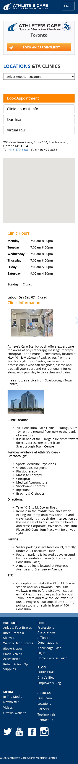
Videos (8, 707)
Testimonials (46, 714)
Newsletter (11, 702)
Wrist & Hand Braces (18, 643)
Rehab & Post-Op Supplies (15, 666)
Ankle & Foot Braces (17, 627)
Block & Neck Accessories (12, 656)
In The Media (12, 696)
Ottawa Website (14, 713)
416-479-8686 (19, 149)
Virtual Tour (16, 130)
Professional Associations (46, 629)
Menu (68, 6)
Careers (43, 709)
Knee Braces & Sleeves (13, 635)
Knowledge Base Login (49, 650)
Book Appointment (23, 98)
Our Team (15, 119)
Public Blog (45, 672)
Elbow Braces (13, 648)
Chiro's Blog (46, 677)
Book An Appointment (41, 47)
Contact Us (45, 720)
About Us (44, 693)
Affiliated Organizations (47, 640)
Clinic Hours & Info (22, 108)
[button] (9, 326)
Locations (44, 703)
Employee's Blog (49, 683)
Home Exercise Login (52, 658)
